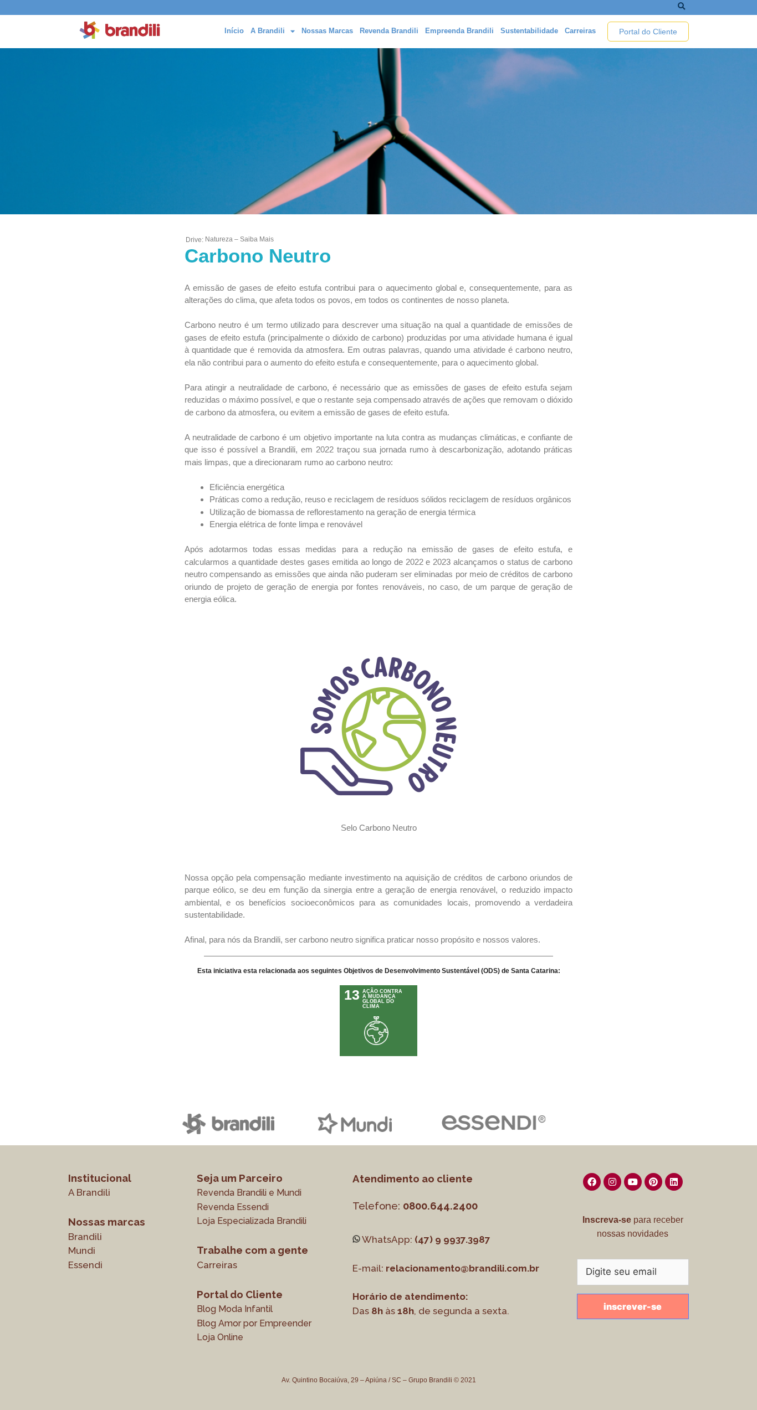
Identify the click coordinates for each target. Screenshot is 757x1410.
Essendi (85, 1264)
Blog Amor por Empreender (254, 1323)
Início (234, 31)
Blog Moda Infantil (235, 1309)
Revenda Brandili (389, 31)
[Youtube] (633, 1182)
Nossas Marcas (327, 31)
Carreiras (580, 31)
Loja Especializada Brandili (251, 1221)
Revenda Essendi (233, 1207)
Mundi (81, 1250)
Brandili (85, 1236)
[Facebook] (592, 1182)
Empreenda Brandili (459, 31)
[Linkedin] (674, 1182)
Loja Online (220, 1337)
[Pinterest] (653, 1182)
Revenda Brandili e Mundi (249, 1192)
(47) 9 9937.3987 (452, 1239)
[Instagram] (612, 1182)
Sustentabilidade (529, 31)
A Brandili (267, 31)
